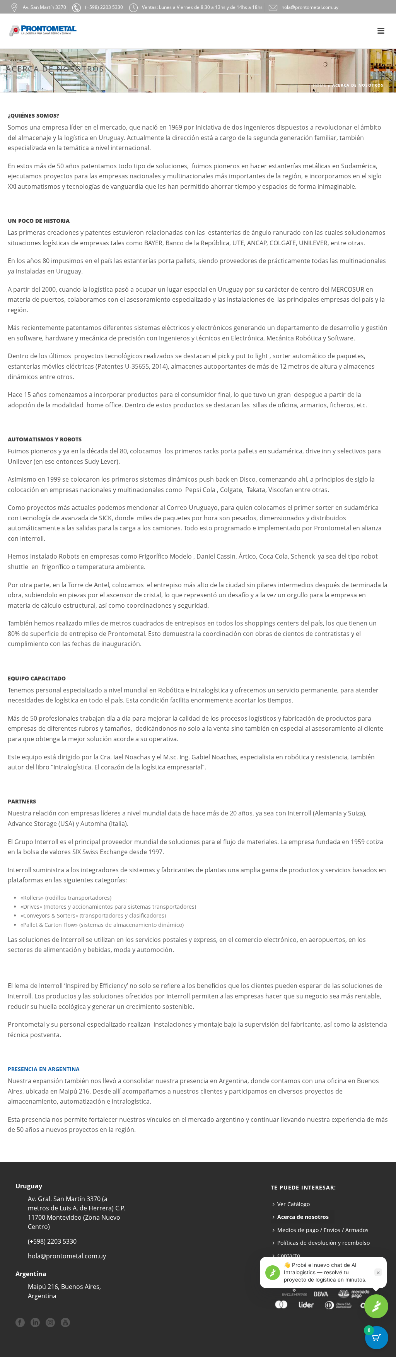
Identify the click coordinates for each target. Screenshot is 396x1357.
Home (319, 85)
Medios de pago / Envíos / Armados (323, 1230)
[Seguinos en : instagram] (50, 1323)
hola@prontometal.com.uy (67, 1256)
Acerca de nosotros (303, 1216)
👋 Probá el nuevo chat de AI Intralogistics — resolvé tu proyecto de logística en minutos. (325, 1272)
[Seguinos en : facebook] (20, 1323)
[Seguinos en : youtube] (65, 1323)
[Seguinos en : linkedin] (35, 1323)
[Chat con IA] (376, 1306)
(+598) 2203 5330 (52, 1241)
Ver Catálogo (293, 1204)
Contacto (288, 1255)
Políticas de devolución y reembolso (323, 1242)
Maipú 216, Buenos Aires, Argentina (64, 1291)
